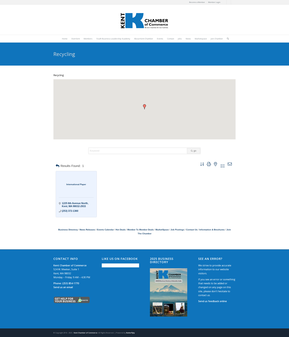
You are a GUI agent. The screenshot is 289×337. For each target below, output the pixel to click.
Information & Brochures (212, 230)
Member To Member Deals (140, 230)
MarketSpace (162, 230)
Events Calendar (105, 230)
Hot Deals (121, 230)
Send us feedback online (212, 301)
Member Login (214, 2)
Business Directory (68, 230)
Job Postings (177, 230)
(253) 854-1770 (66, 283)
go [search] (195, 150)
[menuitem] (197, 2)
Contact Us (191, 230)
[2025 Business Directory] (168, 292)
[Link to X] (229, 2)
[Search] (227, 38)
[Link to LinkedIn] (233, 2)
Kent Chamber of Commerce (85, 333)
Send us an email (63, 287)
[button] (144, 106)
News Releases (87, 230)
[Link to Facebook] (224, 2)
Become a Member (197, 2)
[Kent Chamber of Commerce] (144, 20)
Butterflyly (130, 333)
